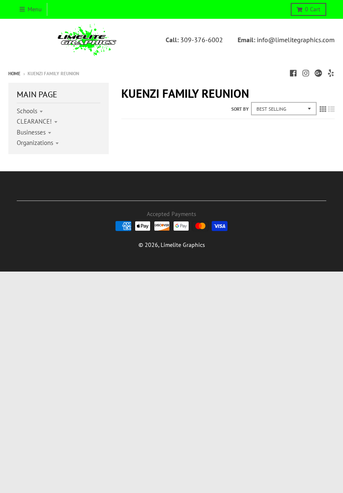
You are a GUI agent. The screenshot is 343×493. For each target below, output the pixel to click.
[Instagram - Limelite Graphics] (306, 73)
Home (14, 73)
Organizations (35, 143)
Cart (312, 9)
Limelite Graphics (183, 245)
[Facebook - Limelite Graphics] (293, 73)
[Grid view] (323, 109)
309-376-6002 (201, 40)
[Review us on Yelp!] (331, 73)
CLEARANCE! (34, 121)
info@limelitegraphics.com (296, 40)
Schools (27, 111)
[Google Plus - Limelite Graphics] (318, 73)
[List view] (331, 109)
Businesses (31, 132)
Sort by (240, 109)
